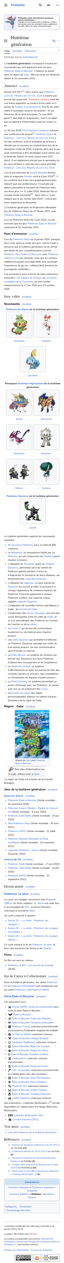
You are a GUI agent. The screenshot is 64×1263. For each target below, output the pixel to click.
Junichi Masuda (38, 172)
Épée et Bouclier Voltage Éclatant (30, 1038)
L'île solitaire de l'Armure (29, 277)
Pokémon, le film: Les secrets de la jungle (30, 965)
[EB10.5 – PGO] (9, 1086)
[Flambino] (46, 324)
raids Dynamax (20, 639)
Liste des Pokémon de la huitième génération (32, 1132)
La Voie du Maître (21, 1034)
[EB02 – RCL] (9, 1018)
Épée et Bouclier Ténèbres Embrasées (33, 1022)
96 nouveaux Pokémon (20, 544)
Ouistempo (19, 341)
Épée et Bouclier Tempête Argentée (31, 1094)
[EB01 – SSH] (10, 1014)
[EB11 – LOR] (9, 1090)
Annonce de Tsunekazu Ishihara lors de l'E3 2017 (35, 1145)
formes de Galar (28, 609)
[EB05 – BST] (9, 1046)
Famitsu (28, 176)
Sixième (14, 1194)
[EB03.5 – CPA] (9, 1034)
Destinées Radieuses (23, 1042)
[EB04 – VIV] (10, 1038)
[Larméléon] (33, 359)
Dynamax (29, 563)
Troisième (36, 1187)
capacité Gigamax (27, 601)
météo (33, 624)
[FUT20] (9, 1026)
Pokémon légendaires (30, 383)
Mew (32, 910)
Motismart (16, 552)
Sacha (41, 903)
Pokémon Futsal (21, 1026)
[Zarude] (32, 511)
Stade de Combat (20, 666)
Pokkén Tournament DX (28, 106)
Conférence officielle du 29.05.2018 (28, 1151)
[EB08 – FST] (9, 1066)
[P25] (9, 1070)
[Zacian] (19, 402)
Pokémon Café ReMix (19, 815)
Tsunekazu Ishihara (38, 99)
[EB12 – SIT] (9, 1094)
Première (13, 1187)
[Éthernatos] (19, 437)
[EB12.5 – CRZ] (10, 1098)
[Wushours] (46, 437)
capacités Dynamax (35, 578)
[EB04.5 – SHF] (9, 1042)
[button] (6, 5)
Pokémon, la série (16, 894)
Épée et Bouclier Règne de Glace (30, 1050)
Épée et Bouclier (22, 1014)
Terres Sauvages (36, 613)
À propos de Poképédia (42, 1250)
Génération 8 (30, 57)
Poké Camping (19, 681)
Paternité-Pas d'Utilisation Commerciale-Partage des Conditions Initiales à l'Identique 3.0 (32, 1242)
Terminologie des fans (18, 1210)
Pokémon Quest (44, 134)
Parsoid (33, 1234)
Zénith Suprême (21, 1098)
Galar (26, 74)
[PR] (10, 1006)
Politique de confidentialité (16, 1250)
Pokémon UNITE (17, 831)
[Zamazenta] (46, 402)
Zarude (32, 527)
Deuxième (25, 1187)
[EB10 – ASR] (9, 1082)
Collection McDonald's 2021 (29, 1115)
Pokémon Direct (21, 239)
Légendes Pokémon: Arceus (23, 850)
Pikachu (47, 948)
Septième (24, 1194)
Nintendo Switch (13, 795)
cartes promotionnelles (41, 1006)
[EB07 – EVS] (9, 1054)
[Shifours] (19, 471)
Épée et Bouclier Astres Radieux (29, 1082)
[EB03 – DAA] (9, 1022)
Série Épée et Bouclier (19, 996)
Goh (27, 907)
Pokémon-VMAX (40, 989)
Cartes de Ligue (21, 693)
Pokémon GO (19, 1086)
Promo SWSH (19, 1006)
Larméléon (33, 375)
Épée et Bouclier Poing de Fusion (30, 1066)
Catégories (11, 1206)
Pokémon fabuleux (18, 496)
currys (44, 688)
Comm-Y (16, 628)
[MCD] (10, 1115)
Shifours (19, 488)
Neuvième (48, 1194)
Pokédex (48, 556)
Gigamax (29, 582)
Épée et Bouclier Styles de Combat (30, 1046)
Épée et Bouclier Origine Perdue (29, 1090)
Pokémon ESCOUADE (23, 986)
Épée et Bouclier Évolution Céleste (29, 1054)
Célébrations (19, 1058)
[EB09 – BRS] (9, 1077)
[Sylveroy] (46, 472)
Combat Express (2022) (26, 1119)
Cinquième (32, 1191)
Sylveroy (46, 488)
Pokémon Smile (16, 864)
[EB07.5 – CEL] (10, 1058)
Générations (32, 1182)
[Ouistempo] (19, 324)
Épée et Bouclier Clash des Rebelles (31, 1018)
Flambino (46, 341)
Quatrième (49, 1187)
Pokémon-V (21, 989)
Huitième (36, 1194)
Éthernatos (19, 453)
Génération (25, 1206)
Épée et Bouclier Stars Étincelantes (31, 1077)
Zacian (19, 419)
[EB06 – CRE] (9, 1050)
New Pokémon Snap (19, 823)
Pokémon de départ (17, 309)
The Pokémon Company (35, 130)
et (18, 71)
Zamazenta (46, 419)
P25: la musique (21, 1070)
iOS (19, 859)
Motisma (12, 556)
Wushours (46, 453)
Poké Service (18, 655)
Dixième (32, 1197)
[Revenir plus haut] (11, 1145)
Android (8, 859)
